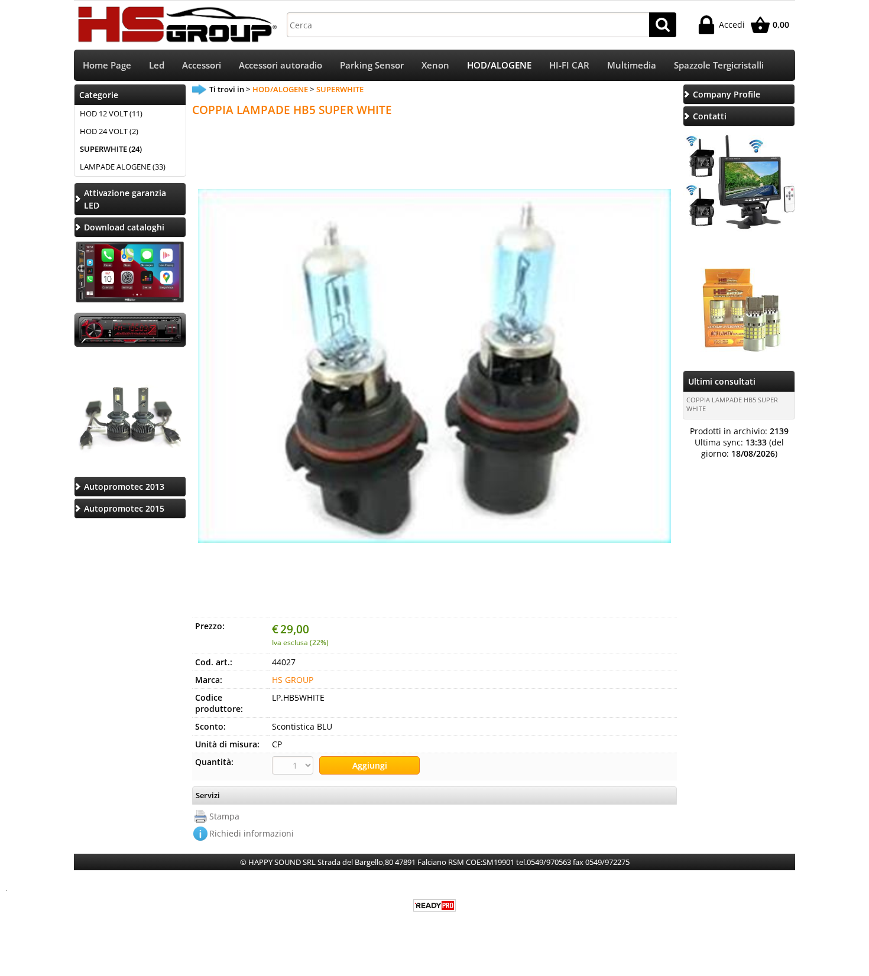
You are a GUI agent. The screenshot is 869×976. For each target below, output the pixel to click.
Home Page (107, 65)
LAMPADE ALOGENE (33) (123, 166)
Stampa (224, 816)
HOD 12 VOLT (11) (111, 113)
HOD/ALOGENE (499, 65)
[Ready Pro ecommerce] (434, 905)
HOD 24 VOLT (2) (109, 131)
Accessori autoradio (280, 65)
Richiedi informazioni (251, 833)
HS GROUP (292, 679)
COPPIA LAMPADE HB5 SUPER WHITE (732, 404)
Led (156, 65)
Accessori (201, 65)
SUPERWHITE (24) (111, 149)
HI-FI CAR (569, 65)
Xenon (435, 65)
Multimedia (631, 65)
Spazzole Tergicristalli (719, 65)
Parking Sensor (372, 65)
